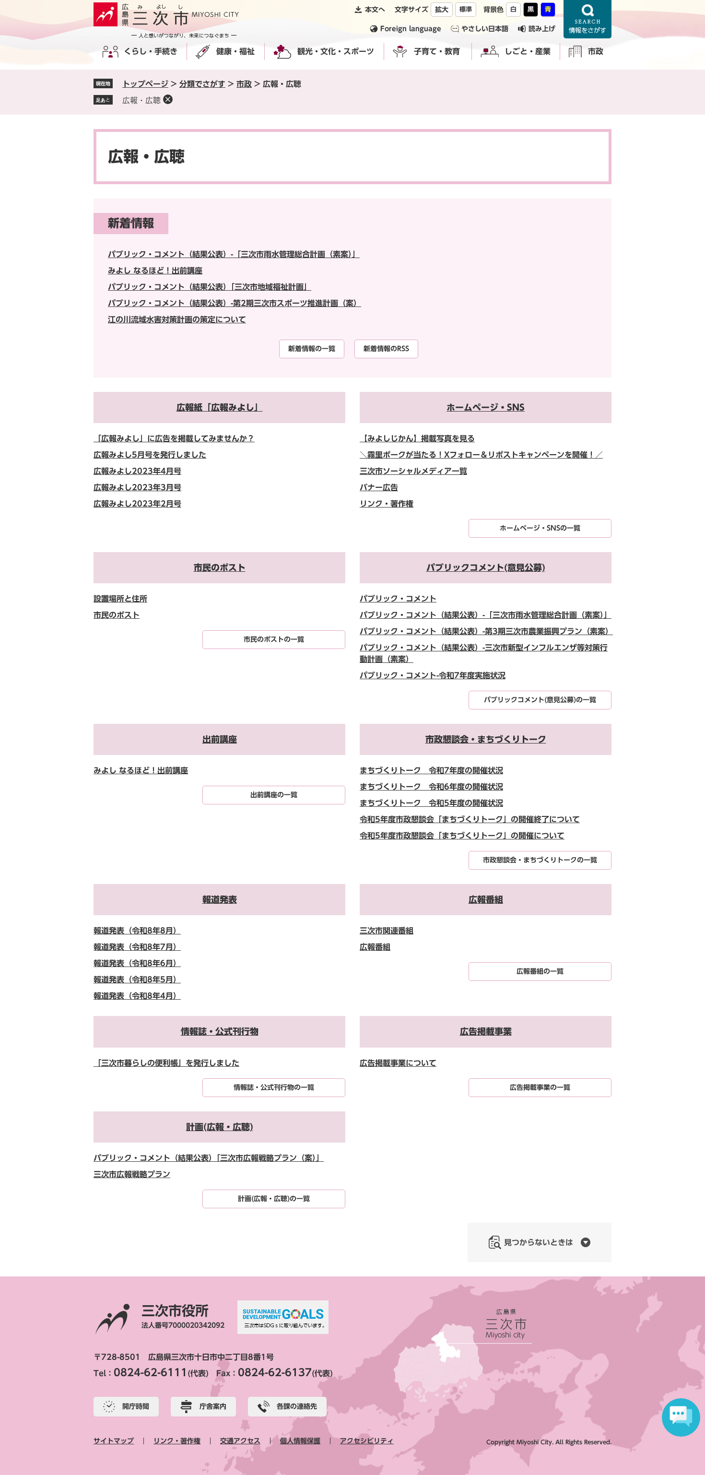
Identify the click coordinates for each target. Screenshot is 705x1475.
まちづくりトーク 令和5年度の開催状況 (431, 803)
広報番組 (486, 899)
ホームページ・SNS (485, 407)
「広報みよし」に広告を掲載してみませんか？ (174, 438)
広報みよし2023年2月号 (137, 503)
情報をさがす (587, 19)
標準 (465, 9)
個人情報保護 (300, 1441)
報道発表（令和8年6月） (137, 963)
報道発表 (219, 899)
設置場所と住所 (120, 598)
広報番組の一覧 (540, 971)
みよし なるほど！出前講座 (155, 270)
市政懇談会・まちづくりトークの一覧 (540, 860)
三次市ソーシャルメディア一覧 (413, 471)
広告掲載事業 (486, 1031)
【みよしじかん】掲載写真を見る (417, 438)
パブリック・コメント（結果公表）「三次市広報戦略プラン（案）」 (209, 1158)
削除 (168, 99)
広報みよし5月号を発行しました (150, 455)
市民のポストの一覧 (274, 639)
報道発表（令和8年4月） (137, 996)
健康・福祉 (235, 51)
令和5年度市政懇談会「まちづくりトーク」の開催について (462, 835)
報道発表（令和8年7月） (137, 947)
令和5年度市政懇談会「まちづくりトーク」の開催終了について (470, 819)
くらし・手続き (150, 51)
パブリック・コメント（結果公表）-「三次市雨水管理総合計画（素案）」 (234, 254)
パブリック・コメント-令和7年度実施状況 (432, 675)
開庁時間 (135, 1406)
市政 (595, 51)
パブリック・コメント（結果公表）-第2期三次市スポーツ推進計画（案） (234, 303)
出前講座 (219, 739)
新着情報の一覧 (311, 348)
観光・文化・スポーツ (335, 51)
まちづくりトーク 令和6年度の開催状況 (431, 787)
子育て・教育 (437, 51)
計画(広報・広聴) (219, 1126)
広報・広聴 (141, 100)
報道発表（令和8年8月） (137, 930)
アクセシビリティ (367, 1441)
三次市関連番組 (386, 930)
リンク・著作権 (386, 503)
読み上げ (542, 28)
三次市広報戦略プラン (132, 1174)
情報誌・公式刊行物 (219, 1031)
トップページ (145, 84)
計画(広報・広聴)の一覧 (274, 1198)
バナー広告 (379, 487)
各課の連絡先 (297, 1406)
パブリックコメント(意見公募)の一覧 (540, 699)
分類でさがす (202, 84)
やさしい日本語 (484, 28)
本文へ (375, 9)
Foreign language (410, 28)
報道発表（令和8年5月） (137, 979)
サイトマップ (114, 1441)
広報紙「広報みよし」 (219, 407)
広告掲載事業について (398, 1063)
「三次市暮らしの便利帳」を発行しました (166, 1063)
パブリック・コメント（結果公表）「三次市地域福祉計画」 (209, 287)
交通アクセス (240, 1441)
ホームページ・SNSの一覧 (540, 528)
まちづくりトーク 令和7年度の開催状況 (431, 770)
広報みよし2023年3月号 (137, 487)
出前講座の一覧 (273, 794)
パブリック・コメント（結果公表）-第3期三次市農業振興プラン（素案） (486, 631)
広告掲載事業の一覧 (540, 1087)
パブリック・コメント (398, 598)
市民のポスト (220, 567)
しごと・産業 (528, 51)
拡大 (441, 9)
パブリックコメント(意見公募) (485, 567)
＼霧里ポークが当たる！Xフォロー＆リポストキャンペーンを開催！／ (481, 455)
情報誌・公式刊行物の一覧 (274, 1087)
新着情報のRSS (386, 348)
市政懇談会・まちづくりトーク (485, 739)
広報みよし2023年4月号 (137, 471)
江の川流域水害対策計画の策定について (177, 319)
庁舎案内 (213, 1406)
